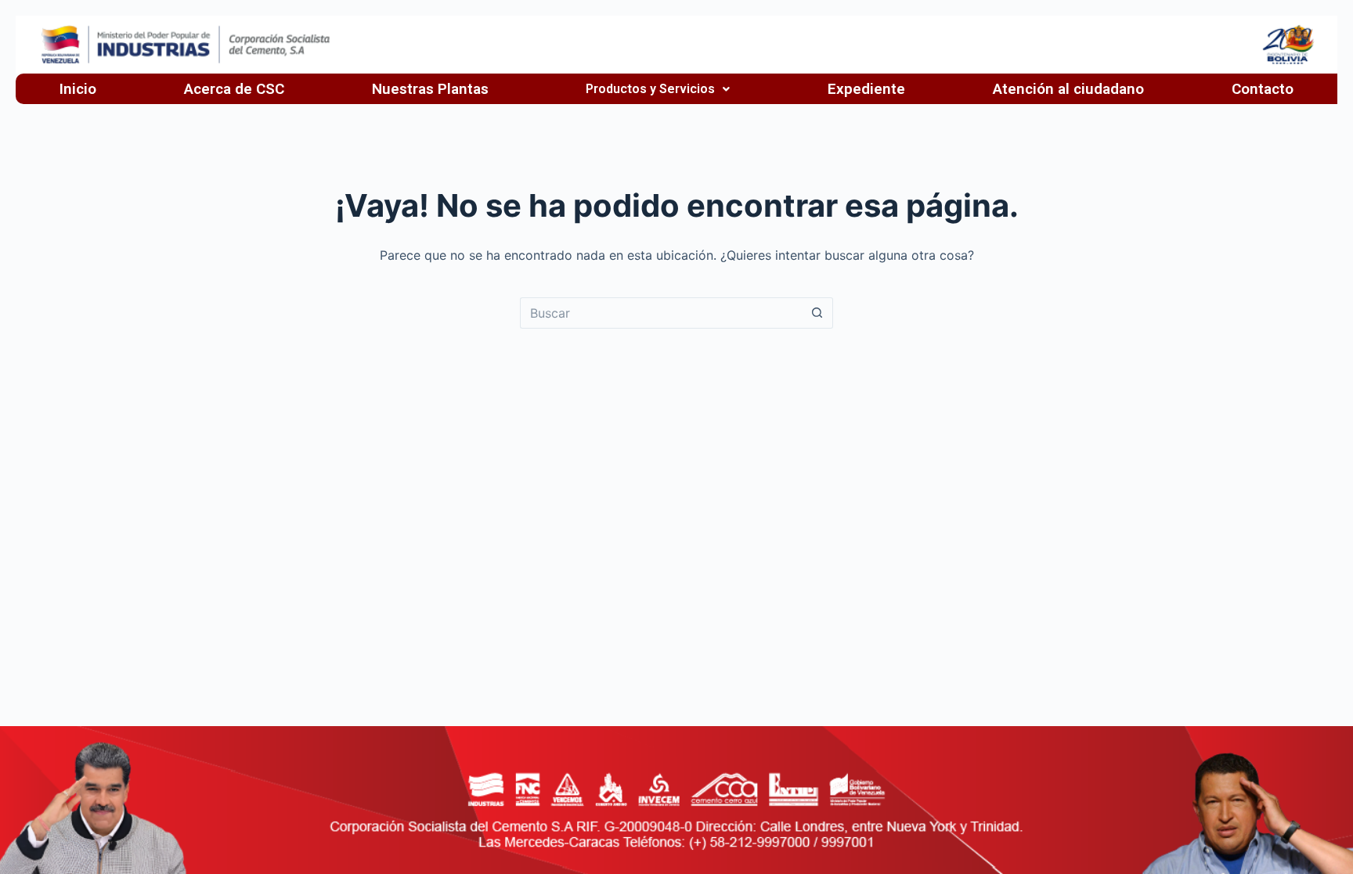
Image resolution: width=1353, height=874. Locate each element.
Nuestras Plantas (430, 89)
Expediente (866, 89)
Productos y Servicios (650, 89)
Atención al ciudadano (1068, 89)
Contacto (1262, 89)
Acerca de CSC (234, 89)
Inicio (78, 89)
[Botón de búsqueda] (817, 313)
